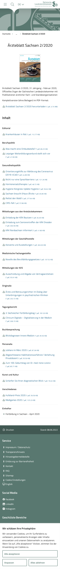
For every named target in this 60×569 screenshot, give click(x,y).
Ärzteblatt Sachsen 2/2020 (33, 33)
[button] (12, 4)
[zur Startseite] (46, 4)
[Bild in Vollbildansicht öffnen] (30, 68)
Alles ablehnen (38, 562)
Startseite (6, 33)
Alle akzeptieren (12, 554)
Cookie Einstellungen (16, 480)
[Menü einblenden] (5, 4)
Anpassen (9, 562)
